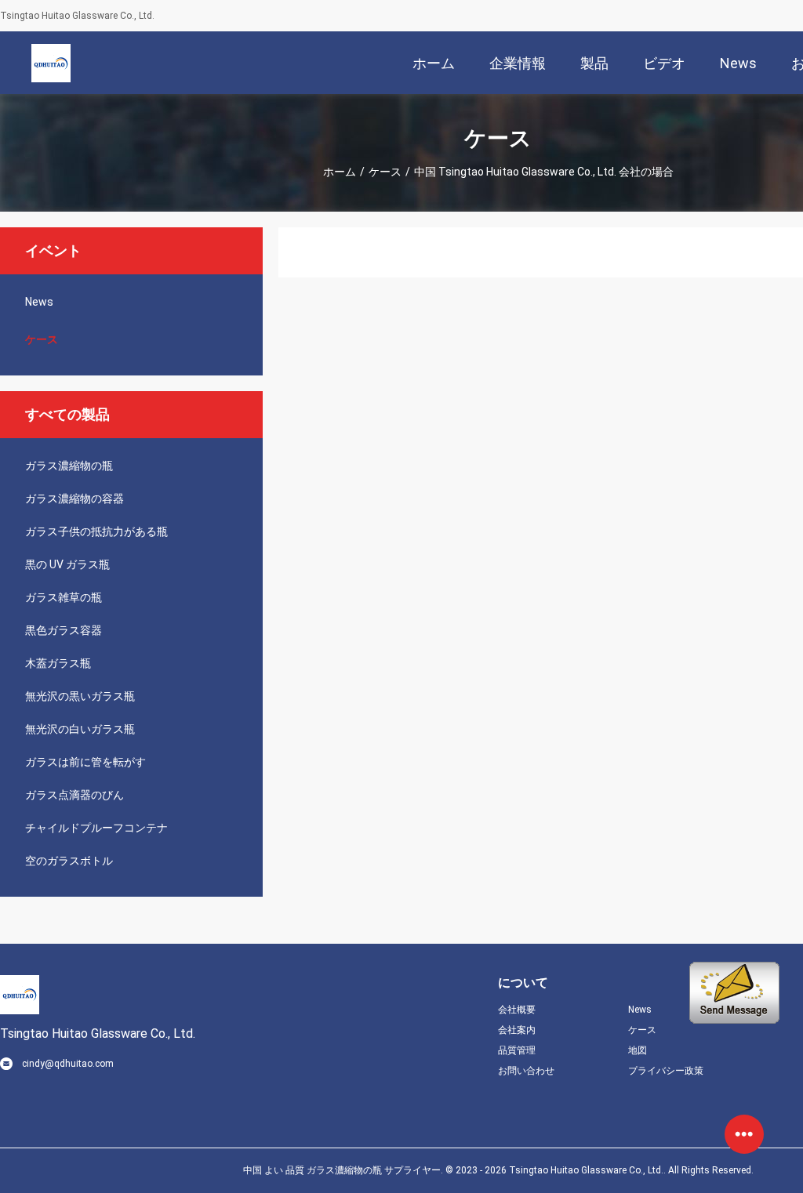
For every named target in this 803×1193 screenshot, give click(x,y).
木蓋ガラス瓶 (58, 663)
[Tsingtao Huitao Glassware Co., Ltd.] (51, 62)
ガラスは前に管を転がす (85, 762)
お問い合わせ (526, 1070)
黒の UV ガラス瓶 (67, 564)
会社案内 (517, 1029)
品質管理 (517, 1050)
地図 (637, 1050)
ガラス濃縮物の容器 (74, 498)
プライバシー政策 (665, 1070)
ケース (385, 171)
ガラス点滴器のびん (74, 795)
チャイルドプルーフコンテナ (96, 827)
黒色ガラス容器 (63, 630)
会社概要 (517, 1009)
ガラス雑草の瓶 (63, 597)
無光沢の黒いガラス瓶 (80, 696)
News (39, 302)
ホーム (339, 171)
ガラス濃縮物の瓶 (69, 465)
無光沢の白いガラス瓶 (80, 729)
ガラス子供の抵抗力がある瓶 (96, 531)
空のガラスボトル (69, 860)
